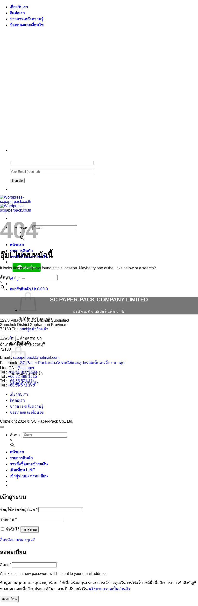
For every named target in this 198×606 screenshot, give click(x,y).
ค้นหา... (6, 277)
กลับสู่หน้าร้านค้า (33, 329)
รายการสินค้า (21, 458)
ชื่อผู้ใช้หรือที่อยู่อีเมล (18, 509)
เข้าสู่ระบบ (29, 529)
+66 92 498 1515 (22, 376)
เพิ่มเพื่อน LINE (22, 470)
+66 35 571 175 (21, 385)
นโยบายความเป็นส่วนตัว (109, 589)
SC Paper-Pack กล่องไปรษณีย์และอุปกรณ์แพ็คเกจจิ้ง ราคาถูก (72, 363)
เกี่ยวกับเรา (19, 7)
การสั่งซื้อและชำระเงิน (29, 464)
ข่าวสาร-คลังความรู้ (26, 19)
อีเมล (5, 565)
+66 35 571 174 (21, 381)
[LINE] (12, 189)
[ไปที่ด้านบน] (2, 427)
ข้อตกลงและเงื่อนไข (27, 25)
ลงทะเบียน (9, 599)
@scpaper (25, 368)
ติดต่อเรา (17, 13)
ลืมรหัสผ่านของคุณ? (17, 540)
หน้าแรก (17, 245)
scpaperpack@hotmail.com (36, 357)
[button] (29, 289)
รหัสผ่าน (8, 519)
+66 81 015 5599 (22, 372)
